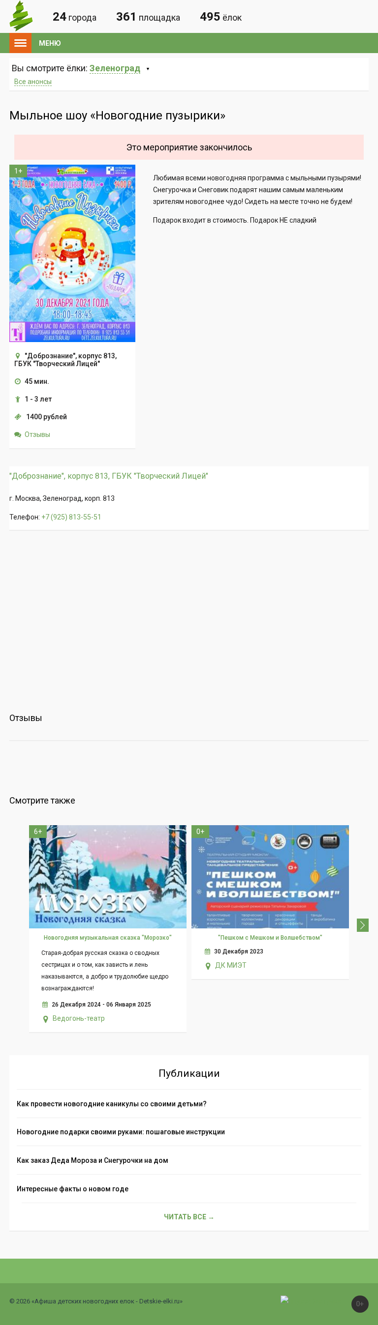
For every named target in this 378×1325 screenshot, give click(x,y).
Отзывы (37, 434)
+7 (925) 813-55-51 (71, 517)
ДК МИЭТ (231, 965)
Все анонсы (33, 82)
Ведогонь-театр (79, 1018)
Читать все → (189, 1217)
